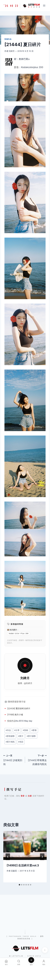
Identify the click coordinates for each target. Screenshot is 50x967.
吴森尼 (14, 871)
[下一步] (42, 856)
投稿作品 (7, 39)
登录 (23, 796)
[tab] (19, 884)
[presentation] (25, 845)
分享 (16, 730)
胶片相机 (10, 742)
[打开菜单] (44, 5)
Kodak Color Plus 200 (18, 634)
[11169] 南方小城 (15, 714)
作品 (13, 721)
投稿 (9, 721)
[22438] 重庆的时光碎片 (18, 708)
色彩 (20, 742)
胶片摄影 (31, 736)
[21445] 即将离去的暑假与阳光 (37, 760)
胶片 (15, 630)
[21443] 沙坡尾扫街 (12, 760)
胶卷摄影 (10, 736)
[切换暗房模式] (45, 950)
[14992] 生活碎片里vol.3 (23, 865)
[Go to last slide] (8, 856)
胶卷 (16, 67)
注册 (30, 796)
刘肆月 (12, 51)
